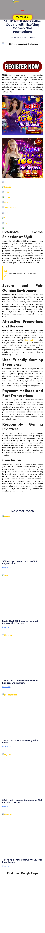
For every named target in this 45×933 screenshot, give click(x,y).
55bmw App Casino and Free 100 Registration (19, 562)
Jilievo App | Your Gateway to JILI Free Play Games (22, 861)
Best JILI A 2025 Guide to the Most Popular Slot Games (20, 622)
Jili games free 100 (31, 340)
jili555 (6, 276)
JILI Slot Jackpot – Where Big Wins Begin (20, 741)
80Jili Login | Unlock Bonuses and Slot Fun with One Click (22, 801)
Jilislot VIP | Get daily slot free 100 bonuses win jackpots (20, 681)
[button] (22, 11)
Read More (6, 567)
